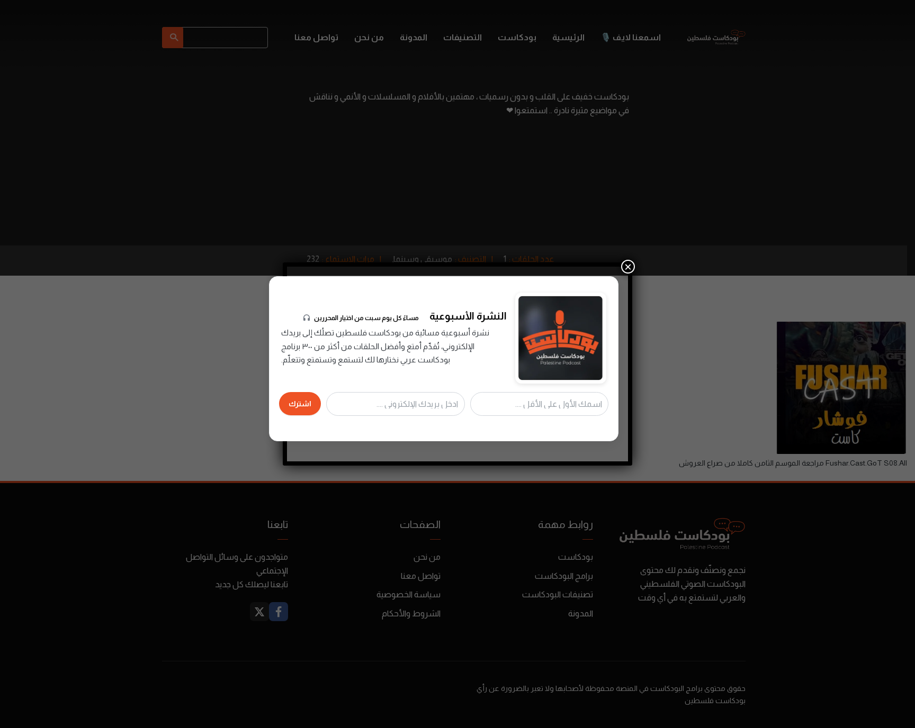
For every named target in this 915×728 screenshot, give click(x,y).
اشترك (300, 403)
